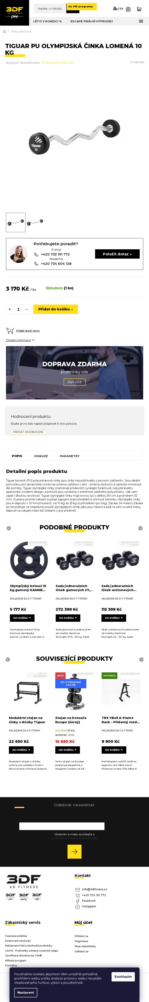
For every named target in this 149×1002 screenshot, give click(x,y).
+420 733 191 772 (94, 895)
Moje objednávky (85, 946)
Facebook (89, 900)
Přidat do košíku (54, 309)
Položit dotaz (116, 254)
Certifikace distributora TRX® (23, 955)
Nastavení (25, 992)
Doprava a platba (16, 935)
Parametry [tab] (70, 456)
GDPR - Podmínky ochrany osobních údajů (31, 950)
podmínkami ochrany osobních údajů (74, 838)
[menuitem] (47, 21)
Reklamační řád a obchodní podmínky (28, 945)
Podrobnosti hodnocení (58, 62)
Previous (9, 528)
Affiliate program (15, 960)
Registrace (81, 941)
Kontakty (11, 965)
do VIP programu (80, 6)
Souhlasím (123, 977)
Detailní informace (18, 340)
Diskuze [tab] (41, 456)
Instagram (89, 906)
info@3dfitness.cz (94, 889)
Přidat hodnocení (28, 432)
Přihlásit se (75, 851)
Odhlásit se (81, 951)
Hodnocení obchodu (17, 940)
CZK (120, 8)
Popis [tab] (17, 456)
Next (141, 528)
